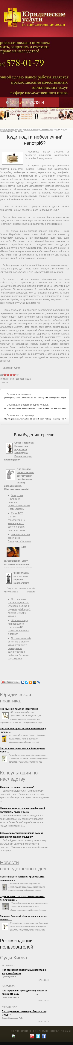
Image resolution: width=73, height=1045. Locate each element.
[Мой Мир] (35, 682)
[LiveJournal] (39, 682)
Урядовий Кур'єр (11, 368)
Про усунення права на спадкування (19, 709)
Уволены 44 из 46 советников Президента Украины (19, 538)
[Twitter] (27, 682)
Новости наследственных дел (38, 129)
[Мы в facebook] (43, 1037)
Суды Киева (13, 957)
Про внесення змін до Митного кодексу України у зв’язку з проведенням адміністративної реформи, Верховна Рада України (19, 648)
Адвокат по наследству (11, 129)
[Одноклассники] (31, 682)
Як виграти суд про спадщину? (17, 787)
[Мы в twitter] (37, 1037)
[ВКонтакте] (23, 682)
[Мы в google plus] (31, 1037)
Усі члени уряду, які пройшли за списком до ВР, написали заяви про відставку (18, 627)
